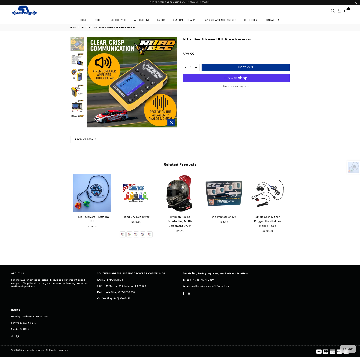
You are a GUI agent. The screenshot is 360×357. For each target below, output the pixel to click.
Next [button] (174, 82)
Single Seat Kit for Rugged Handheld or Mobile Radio (267, 221)
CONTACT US (272, 20)
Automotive (142, 20)
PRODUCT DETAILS (85, 140)
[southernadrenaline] (28, 10)
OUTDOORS (250, 20)
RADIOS (161, 20)
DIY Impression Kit (224, 216)
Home (73, 28)
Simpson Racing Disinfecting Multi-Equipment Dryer (180, 221)
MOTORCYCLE (119, 20)
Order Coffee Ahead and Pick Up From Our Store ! (180, 2)
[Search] (332, 11)
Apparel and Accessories (220, 20)
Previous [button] (89, 82)
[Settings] (339, 11)
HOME (83, 20)
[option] (131, 82)
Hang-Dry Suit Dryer (136, 216)
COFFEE (99, 20)
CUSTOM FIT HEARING (185, 20)
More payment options (236, 86)
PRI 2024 (85, 28)
